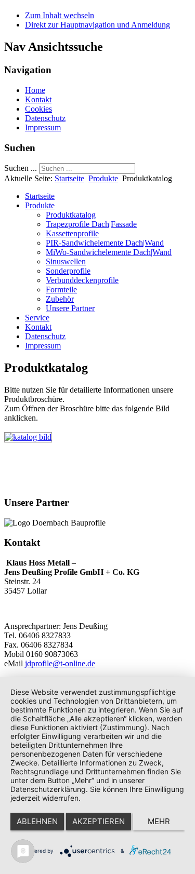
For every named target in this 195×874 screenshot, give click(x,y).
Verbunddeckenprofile (82, 280)
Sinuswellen (66, 261)
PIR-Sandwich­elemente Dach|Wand (105, 242)
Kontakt (38, 99)
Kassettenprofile (72, 233)
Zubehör (60, 298)
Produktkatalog (71, 214)
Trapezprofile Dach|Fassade (91, 224)
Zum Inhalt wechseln (59, 15)
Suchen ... (20, 168)
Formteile (61, 289)
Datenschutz (45, 118)
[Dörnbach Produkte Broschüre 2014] (28, 437)
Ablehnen (37, 821)
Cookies (38, 108)
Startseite (69, 178)
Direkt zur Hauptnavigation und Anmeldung (97, 24)
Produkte (103, 178)
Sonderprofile (68, 270)
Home (35, 90)
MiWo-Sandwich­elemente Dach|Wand (109, 252)
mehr (159, 821)
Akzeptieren (98, 821)
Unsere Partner (70, 308)
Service (37, 317)
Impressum (43, 127)
